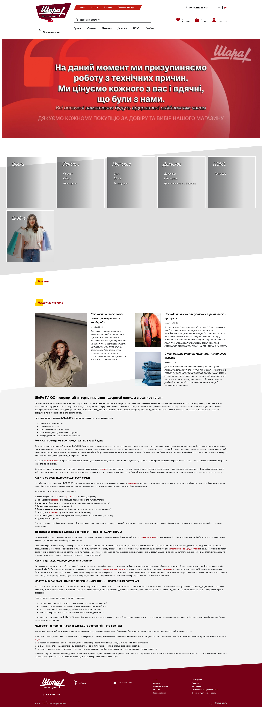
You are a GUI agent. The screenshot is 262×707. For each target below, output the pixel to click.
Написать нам (53, 694)
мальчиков (167, 569)
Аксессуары (70, 183)
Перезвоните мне (52, 32)
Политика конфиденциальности (205, 689)
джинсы (55, 499)
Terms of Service (73, 701)
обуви (37, 639)
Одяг (117, 173)
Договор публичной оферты (204, 693)
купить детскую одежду (114, 569)
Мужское (107, 28)
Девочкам (170, 173)
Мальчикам (171, 178)
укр (225, 7)
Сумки (77, 28)
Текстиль (220, 173)
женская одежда (51, 460)
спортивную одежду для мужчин (185, 548)
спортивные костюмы (146, 537)
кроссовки (53, 512)
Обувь (67, 178)
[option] (131, 88)
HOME (136, 28)
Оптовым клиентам (198, 7)
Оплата (94, 7)
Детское (122, 28)
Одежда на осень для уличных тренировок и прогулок (195, 316)
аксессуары (103, 469)
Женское (91, 28)
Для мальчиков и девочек (180, 183)
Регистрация (197, 679)
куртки (68, 496)
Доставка (107, 7)
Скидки (150, 28)
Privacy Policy (63, 701)
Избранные (196, 686)
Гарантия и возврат (127, 7)
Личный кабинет (159, 693)
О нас (82, 7)
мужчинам (132, 483)
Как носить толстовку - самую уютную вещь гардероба (108, 318)
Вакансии (156, 689)
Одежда (68, 173)
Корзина (195, 683)
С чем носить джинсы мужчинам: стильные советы (195, 356)
